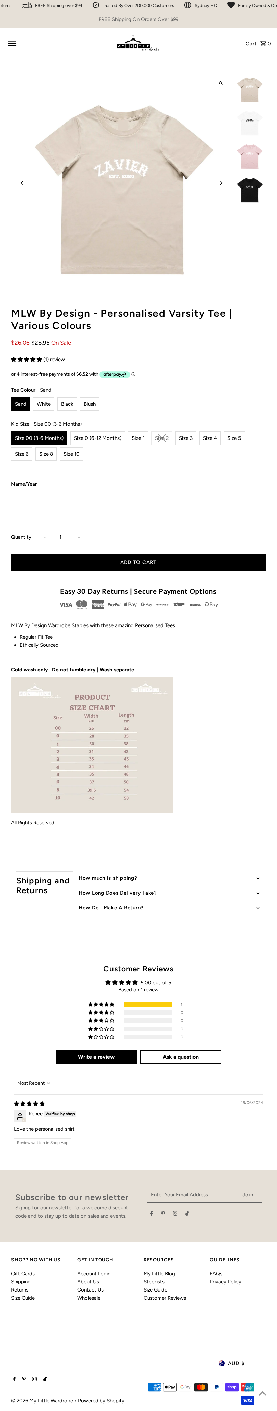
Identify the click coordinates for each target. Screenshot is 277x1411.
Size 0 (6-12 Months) (97, 438)
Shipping (21, 1282)
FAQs (216, 1274)
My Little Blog (159, 1274)
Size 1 (138, 438)
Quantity (21, 537)
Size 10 (72, 454)
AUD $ (236, 1363)
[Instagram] (175, 1214)
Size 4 (210, 438)
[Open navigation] (58, 43)
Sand (20, 404)
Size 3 (186, 438)
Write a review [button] (96, 1057)
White (44, 404)
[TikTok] (187, 1214)
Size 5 (234, 438)
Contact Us (90, 1290)
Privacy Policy (225, 1282)
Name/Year (24, 484)
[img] (29, 1104)
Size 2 (162, 438)
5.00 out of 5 (156, 983)
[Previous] (22, 182)
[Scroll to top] (262, 1393)
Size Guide (23, 1298)
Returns (19, 1290)
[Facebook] (151, 1214)
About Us (88, 1282)
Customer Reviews (165, 1298)
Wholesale (88, 1298)
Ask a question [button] (181, 1057)
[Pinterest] (163, 1214)
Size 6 (22, 454)
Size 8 (46, 454)
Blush (90, 404)
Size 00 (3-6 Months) (39, 438)
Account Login (93, 1274)
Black (67, 404)
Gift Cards (23, 1274)
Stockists (154, 1282)
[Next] (221, 182)
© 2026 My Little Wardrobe (42, 1400)
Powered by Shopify (101, 1400)
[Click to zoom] (221, 83)
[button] (27, 359)
